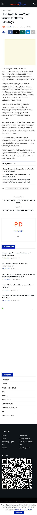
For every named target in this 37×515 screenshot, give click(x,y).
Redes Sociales (7, 404)
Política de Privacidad (8, 502)
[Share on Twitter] (16, 32)
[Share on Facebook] (10, 32)
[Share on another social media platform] (33, 32)
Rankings (18, 189)
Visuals (25, 189)
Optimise (9, 189)
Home (3, 10)
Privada (9, 10)
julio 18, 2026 (16, 279)
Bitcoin (5, 384)
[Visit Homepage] (18, 4)
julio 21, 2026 (16, 268)
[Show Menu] (2, 3)
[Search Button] (34, 3)
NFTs (3, 392)
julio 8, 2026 (15, 290)
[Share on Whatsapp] (22, 32)
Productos (6, 400)
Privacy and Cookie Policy (23, 510)
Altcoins (5, 380)
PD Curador (11, 27)
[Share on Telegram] (27, 32)
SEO (3, 412)
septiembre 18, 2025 (25, 27)
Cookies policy (22, 502)
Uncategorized (8, 416)
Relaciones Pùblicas (9, 408)
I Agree (19, 512)
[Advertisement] (20, 52)
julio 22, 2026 (16, 258)
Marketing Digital (9, 388)
